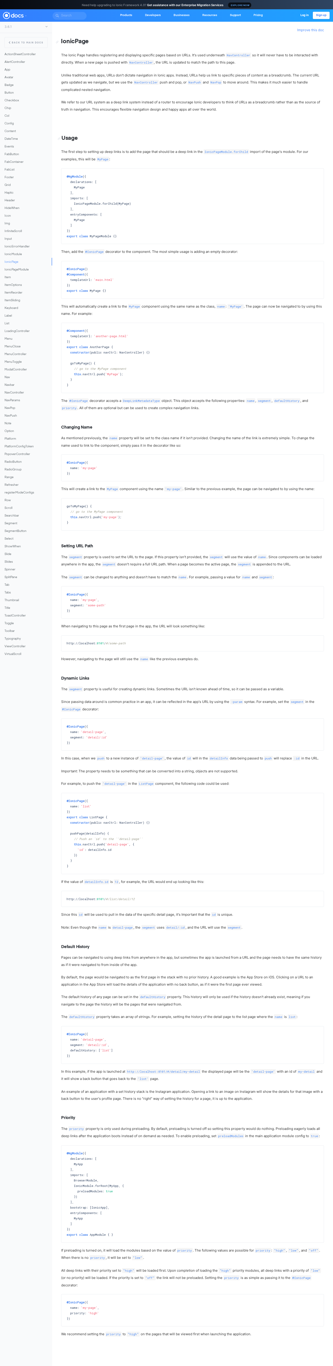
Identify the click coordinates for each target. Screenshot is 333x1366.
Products (126, 15)
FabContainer (14, 162)
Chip (8, 108)
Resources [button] (209, 15)
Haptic (9, 192)
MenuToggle (13, 361)
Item (8, 277)
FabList (9, 169)
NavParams (12, 400)
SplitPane (11, 577)
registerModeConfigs (19, 492)
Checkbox (12, 100)
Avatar (9, 77)
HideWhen (12, 208)
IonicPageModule (17, 269)
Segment (11, 523)
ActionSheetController (20, 54)
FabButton (12, 154)
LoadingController (17, 331)
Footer (9, 177)
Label (8, 315)
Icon (8, 215)
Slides (9, 561)
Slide (8, 554)
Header (10, 200)
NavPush (11, 415)
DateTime (11, 139)
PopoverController (17, 454)
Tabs (8, 592)
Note (8, 423)
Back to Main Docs (27, 43)
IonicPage (11, 262)
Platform (10, 438)
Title (7, 608)
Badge (9, 85)
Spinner (10, 569)
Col (7, 115)
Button (9, 92)
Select (9, 538)
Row (8, 500)
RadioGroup (13, 469)
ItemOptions (13, 285)
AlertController (15, 62)
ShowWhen (13, 546)
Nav (7, 377)
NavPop (10, 408)
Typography (13, 638)
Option (9, 431)
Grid (8, 185)
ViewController (15, 646)
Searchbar (12, 515)
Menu (8, 338)
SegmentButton (16, 531)
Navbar (9, 385)
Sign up (321, 15)
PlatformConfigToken (19, 446)
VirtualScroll (13, 654)
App (7, 69)
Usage (69, 138)
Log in (304, 15)
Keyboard (11, 308)
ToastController (15, 615)
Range (9, 477)
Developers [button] (153, 15)
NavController (14, 392)
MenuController (16, 354)
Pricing (258, 15)
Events (9, 146)
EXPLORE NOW (240, 5)
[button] (26, 15)
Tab (7, 584)
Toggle (9, 623)
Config (9, 123)
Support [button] (235, 15)
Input (8, 238)
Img (7, 223)
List (7, 323)
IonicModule (13, 254)
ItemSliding (12, 300)
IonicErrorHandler (17, 246)
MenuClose (13, 346)
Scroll (8, 508)
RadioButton (13, 461)
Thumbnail (12, 600)
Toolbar (10, 631)
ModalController (16, 369)
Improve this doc (310, 30)
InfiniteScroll (13, 231)
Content (10, 131)
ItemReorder (13, 292)
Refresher (12, 485)
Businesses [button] (182, 15)
